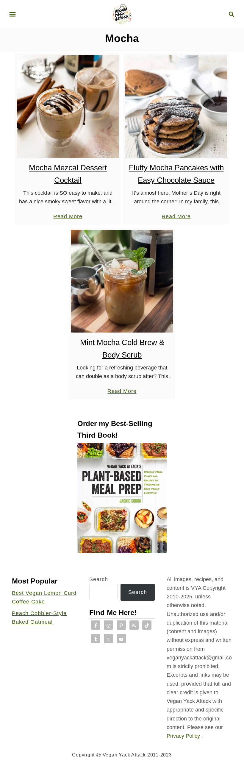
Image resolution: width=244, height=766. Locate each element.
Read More (67, 217)
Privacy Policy (184, 736)
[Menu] (12, 14)
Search (98, 579)
